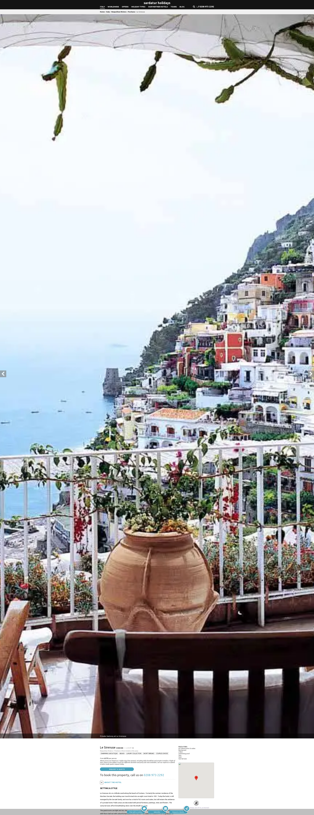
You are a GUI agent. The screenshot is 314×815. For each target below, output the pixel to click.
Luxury (129, 748)
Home (102, 12)
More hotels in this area (130, 751)
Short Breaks (148, 753)
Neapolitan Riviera (118, 12)
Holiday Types (138, 7)
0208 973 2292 (154, 775)
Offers (125, 7)
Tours (174, 7)
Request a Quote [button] (117, 769)
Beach (122, 753)
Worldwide (113, 7)
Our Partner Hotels (158, 7)
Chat (135, 812)
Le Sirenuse (108, 747)
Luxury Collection (133, 753)
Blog (182, 7)
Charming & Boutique (109, 753)
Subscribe (157, 812)
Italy (102, 7)
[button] (194, 7)
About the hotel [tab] (112, 782)
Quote (178, 812)
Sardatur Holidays (157, 3)
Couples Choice (162, 753)
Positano (131, 12)
